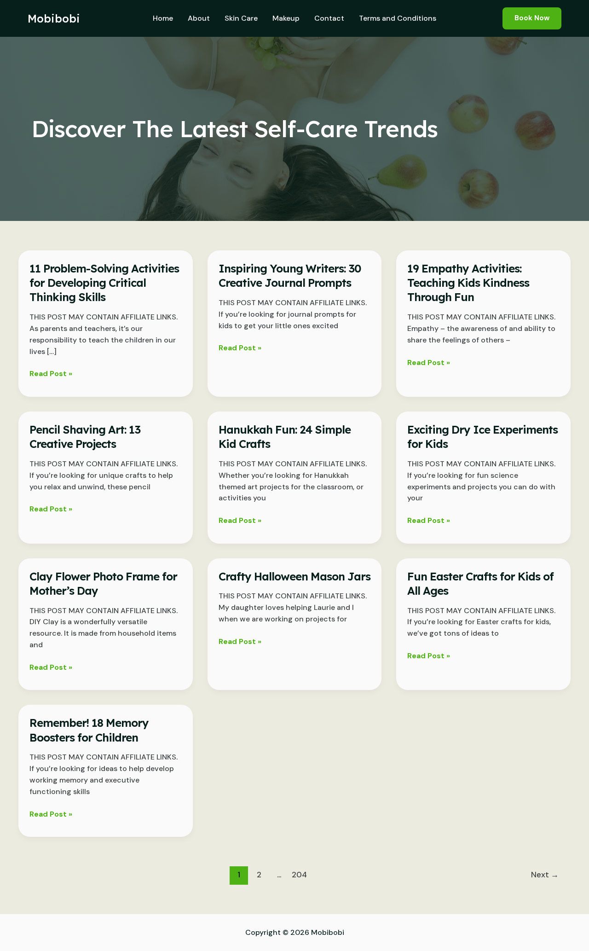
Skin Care (241, 18)
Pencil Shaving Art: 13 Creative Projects (84, 437)
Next (545, 875)
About (199, 18)
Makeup (286, 18)
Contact (329, 18)
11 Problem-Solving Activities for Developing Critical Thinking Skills (104, 282)
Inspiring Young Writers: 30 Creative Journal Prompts (290, 275)
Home (163, 18)
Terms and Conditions (397, 18)
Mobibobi (54, 18)
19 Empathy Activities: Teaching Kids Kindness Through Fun (468, 282)
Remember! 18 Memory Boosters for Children (89, 730)
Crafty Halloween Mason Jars (294, 576)
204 (299, 875)
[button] (531, 18)
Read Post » (50, 374)
